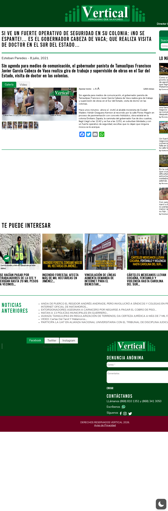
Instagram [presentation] (69, 340)
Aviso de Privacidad (105, 425)
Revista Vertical (52, 347)
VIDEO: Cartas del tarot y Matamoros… (64, 319)
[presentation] (6, 258)
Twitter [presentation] (51, 340)
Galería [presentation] (9, 84)
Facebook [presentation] (35, 340)
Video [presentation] (23, 85)
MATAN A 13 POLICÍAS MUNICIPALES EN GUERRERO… (74, 313)
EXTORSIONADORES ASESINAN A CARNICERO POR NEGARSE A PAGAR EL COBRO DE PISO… (99, 310)
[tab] (9, 85)
